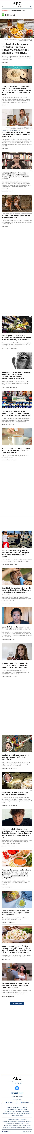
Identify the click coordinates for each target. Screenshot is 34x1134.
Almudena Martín (6, 348)
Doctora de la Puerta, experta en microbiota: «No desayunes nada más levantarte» (15, 913)
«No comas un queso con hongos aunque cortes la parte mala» (15, 793)
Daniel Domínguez (6, 387)
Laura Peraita (5, 105)
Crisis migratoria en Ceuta (18, 10)
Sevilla (19, 6)
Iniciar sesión (31, 6)
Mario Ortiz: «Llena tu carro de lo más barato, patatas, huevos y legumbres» (15, 757)
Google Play (25, 1102)
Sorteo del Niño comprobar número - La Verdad (14, 1127)
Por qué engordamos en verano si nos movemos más (16, 216)
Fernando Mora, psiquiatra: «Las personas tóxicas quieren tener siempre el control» (15, 985)
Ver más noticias (17, 1003)
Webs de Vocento (27, 1131)
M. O (3, 959)
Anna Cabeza (5, 62)
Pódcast (29, 1127)
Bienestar (10, 14)
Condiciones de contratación (24, 1113)
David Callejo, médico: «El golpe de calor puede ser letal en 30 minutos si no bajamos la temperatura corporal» (16, 591)
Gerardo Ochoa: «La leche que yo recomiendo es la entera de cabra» (16, 628)
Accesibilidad (26, 1111)
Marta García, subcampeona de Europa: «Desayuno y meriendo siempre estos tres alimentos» (15, 665)
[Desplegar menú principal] (3, 6)
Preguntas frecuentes (24, 1125)
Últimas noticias (19, 1123)
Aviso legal (18, 1111)
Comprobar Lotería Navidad (9, 1121)
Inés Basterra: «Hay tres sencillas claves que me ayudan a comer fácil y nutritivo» (16, 134)
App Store (9, 1102)
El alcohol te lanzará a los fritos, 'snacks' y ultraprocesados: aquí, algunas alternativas (15, 48)
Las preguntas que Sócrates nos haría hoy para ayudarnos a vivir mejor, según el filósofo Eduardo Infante (15, 176)
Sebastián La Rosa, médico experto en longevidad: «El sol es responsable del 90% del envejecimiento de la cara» (16, 375)
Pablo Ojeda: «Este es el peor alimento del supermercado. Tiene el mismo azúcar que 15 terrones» (16, 338)
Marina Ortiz (5, 424)
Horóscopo (28, 1121)
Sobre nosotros (16, 1107)
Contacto (24, 1107)
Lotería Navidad (21, 1121)
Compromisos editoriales (17, 1115)
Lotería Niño (23, 1119)
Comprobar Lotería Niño (13, 1119)
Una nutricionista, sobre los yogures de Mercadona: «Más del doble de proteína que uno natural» (16, 413)
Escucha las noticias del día (11, 1125)
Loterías (27, 1123)
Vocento (9, 1107)
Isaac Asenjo (5, 922)
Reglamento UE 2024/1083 (9, 1113)
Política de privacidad (12, 1109)
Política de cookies (22, 1109)
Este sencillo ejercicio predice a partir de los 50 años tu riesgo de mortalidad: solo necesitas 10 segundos (15, 553)
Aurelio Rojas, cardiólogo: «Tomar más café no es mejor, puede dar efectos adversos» (16, 450)
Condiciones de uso (9, 1111)
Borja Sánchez (5, 639)
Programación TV (10, 1123)
